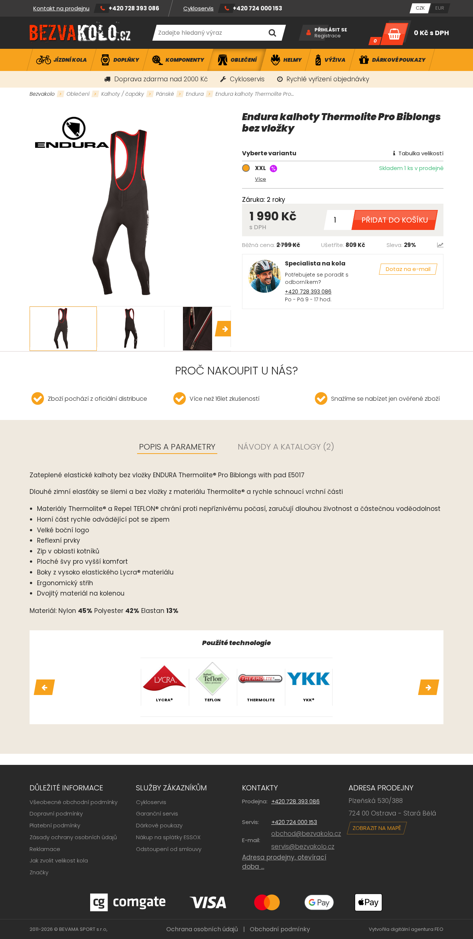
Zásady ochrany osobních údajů (73, 837)
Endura (195, 94)
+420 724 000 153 (257, 8)
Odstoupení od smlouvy (168, 849)
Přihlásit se (330, 30)
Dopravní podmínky (56, 813)
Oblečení (78, 94)
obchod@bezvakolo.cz (306, 833)
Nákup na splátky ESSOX (168, 837)
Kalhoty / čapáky (122, 94)
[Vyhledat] (272, 33)
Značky (39, 872)
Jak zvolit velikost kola (59, 860)
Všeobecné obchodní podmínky (74, 802)
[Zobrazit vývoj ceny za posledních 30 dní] (440, 245)
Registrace (327, 36)
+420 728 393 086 (134, 8)
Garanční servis (157, 813)
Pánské (165, 94)
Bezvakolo (42, 94)
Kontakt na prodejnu (61, 8)
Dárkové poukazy (159, 825)
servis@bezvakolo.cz (302, 846)
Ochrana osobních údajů (202, 929)
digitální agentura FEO (417, 929)
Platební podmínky (55, 825)
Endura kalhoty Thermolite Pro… (254, 94)
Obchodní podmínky (280, 929)
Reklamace (45, 849)
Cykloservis (198, 8)
